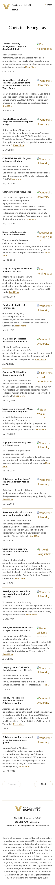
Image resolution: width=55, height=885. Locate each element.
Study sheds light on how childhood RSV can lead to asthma (15, 552)
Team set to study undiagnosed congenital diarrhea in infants (14, 46)
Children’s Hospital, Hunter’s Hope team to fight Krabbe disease (16, 482)
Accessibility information (40, 866)
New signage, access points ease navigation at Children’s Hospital (16, 594)
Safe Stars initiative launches (16, 192)
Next (43, 784)
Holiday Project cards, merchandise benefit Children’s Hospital (13, 701)
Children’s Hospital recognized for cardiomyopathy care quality (17, 740)
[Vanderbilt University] (27, 808)
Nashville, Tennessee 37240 (27, 818)
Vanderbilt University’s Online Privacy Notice (27, 826)
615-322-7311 (21, 822)
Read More (30, 67)
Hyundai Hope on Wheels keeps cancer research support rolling (17, 122)
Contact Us (35, 822)
